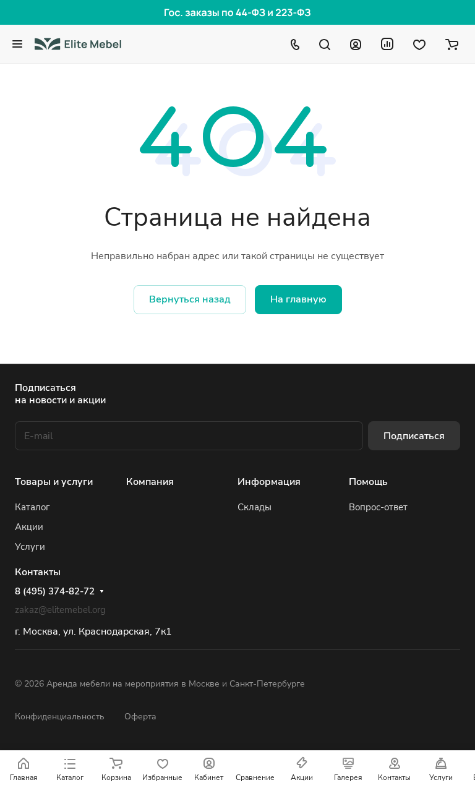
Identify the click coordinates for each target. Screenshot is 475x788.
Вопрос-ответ (378, 507)
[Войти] (355, 44)
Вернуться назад (190, 299)
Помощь (368, 482)
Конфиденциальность (60, 716)
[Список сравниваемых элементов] (387, 44)
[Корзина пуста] (451, 44)
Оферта (140, 716)
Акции (29, 527)
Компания (150, 482)
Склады (255, 507)
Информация (269, 482)
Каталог (32, 507)
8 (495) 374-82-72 (55, 591)
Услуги (30, 547)
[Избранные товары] (419, 44)
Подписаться (414, 436)
